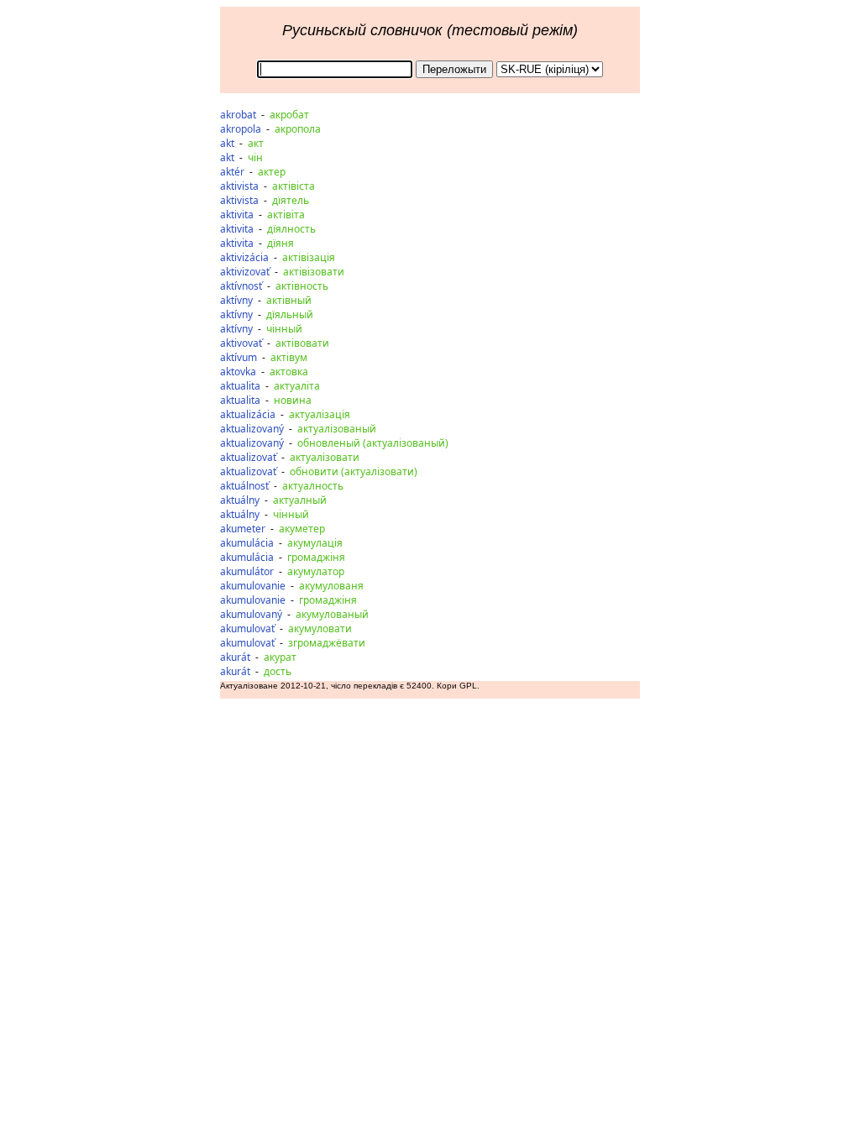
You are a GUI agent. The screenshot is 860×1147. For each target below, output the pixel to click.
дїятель (290, 200)
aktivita (237, 214)
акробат (289, 114)
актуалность (312, 486)
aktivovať (241, 343)
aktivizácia (244, 257)
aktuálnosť (244, 486)
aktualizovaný (252, 429)
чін (255, 157)
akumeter (242, 528)
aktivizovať (245, 271)
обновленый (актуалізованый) (372, 443)
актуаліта (297, 386)
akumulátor (247, 571)
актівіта (286, 214)
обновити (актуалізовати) (353, 471)
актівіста (293, 186)
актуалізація (319, 414)
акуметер (302, 528)
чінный (284, 329)
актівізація (308, 257)
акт (256, 143)
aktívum (238, 357)
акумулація (315, 543)
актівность (301, 286)
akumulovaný (251, 614)
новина (293, 400)
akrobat (238, 114)
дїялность (291, 229)
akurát (235, 657)
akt (227, 143)
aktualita (240, 386)
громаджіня (316, 557)
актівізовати (313, 271)
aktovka (238, 371)
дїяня (280, 243)
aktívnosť (241, 286)
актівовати (302, 343)
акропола (298, 129)
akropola (240, 129)
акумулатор (315, 571)
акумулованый (332, 614)
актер (272, 172)
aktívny (236, 300)
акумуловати (320, 628)
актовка (289, 371)
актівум (288, 357)
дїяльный (289, 314)
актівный (289, 300)
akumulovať (247, 628)
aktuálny (240, 500)
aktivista (239, 186)
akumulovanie (253, 586)
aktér (232, 172)
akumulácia (247, 543)
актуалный (300, 500)
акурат (280, 657)
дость (277, 671)
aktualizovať (248, 457)
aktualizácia (247, 414)
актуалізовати (324, 457)
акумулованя (331, 586)
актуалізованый (336, 429)
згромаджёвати (326, 643)
